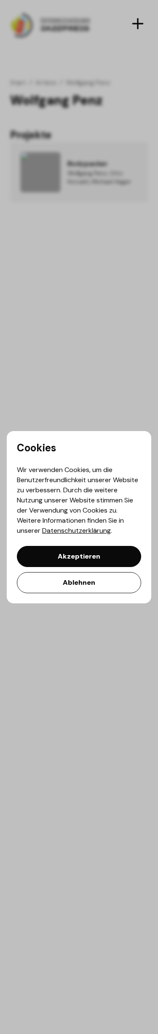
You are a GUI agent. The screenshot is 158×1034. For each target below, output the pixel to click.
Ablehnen (79, 582)
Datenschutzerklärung (76, 530)
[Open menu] (138, 24)
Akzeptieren (79, 556)
